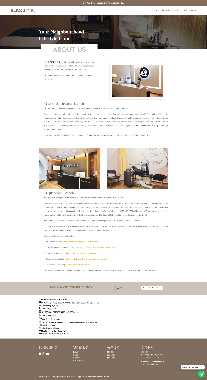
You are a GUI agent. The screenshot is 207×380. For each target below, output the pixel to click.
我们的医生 (111, 355)
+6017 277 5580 (152, 358)
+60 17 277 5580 (49, 315)
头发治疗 (76, 358)
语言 (192, 10)
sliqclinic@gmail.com (50, 328)
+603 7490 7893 (48, 309)
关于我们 (166, 10)
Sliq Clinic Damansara (51, 319)
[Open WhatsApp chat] (201, 374)
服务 (176, 10)
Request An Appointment (152, 287)
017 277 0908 (59, 312)
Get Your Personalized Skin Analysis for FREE (103, 3)
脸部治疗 (76, 352)
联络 (185, 10)
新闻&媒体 (111, 358)
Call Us (119, 288)
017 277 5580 (46, 312)
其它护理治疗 (78, 360)
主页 (157, 10)
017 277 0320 (72, 312)
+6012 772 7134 (152, 364)
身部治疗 (76, 355)
